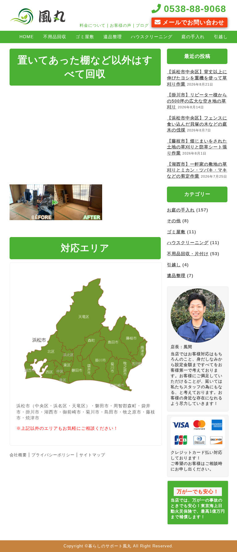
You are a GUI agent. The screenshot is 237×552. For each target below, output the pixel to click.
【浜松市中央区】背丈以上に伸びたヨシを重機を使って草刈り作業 (197, 77)
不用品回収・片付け (188, 253)
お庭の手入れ (181, 210)
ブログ (142, 25)
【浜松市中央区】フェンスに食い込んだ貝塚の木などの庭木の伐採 (197, 123)
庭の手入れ (193, 36)
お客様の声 (120, 25)
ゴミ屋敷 (85, 36)
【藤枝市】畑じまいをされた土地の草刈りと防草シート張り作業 (197, 147)
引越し (174, 264)
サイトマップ (92, 455)
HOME (26, 36)
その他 (174, 220)
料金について (93, 25)
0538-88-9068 (193, 8)
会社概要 (18, 455)
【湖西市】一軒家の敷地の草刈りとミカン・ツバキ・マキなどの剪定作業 (197, 170)
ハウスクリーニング (152, 36)
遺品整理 (112, 36)
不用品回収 (54, 36)
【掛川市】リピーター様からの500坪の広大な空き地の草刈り (197, 100)
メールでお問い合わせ (192, 22)
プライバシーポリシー (53, 455)
